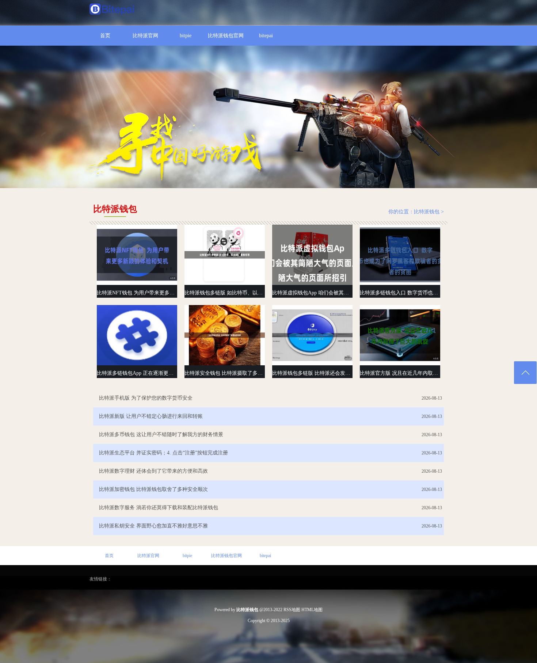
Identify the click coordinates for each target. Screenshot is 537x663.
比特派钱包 (426, 211)
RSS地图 (291, 609)
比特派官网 (145, 35)
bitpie (185, 35)
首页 (105, 35)
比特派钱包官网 (226, 35)
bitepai (266, 35)
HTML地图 (312, 609)
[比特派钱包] (112, 10)
